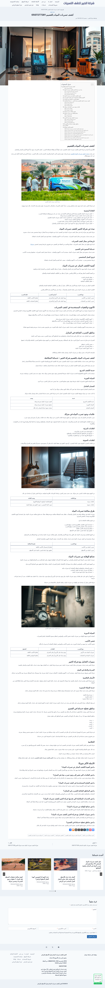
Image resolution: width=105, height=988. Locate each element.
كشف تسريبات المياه (49, 835)
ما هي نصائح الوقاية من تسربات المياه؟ (74, 136)
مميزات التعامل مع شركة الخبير (71, 117)
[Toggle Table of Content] (91, 84)
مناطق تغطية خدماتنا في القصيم (71, 124)
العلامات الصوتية (70, 110)
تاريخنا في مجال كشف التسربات (72, 91)
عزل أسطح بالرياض (17, 5)
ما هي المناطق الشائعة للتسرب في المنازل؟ (75, 133)
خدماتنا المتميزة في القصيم (71, 92)
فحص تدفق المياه (60, 835)
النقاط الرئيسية (69, 88)
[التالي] (4, 874)
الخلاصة (66, 125)
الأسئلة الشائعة (35, 1)
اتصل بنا (50, 1)
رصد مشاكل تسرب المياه (88, 835)
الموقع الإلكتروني (31, 928)
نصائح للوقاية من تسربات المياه (71, 113)
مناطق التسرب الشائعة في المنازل (72, 99)
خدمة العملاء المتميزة (70, 122)
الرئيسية (57, 1)
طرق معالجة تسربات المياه (70, 111)
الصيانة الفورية (69, 104)
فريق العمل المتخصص (71, 94)
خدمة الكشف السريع (70, 102)
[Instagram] (46, 947)
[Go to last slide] (101, 874)
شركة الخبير (90, 18)
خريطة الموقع (25, 1)
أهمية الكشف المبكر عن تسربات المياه (73, 95)
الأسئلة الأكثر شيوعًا (69, 127)
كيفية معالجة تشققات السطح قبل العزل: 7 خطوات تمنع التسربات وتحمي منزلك (14, 879)
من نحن (44, 1)
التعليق (94, 909)
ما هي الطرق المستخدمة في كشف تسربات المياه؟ (76, 131)
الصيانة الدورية (69, 114)
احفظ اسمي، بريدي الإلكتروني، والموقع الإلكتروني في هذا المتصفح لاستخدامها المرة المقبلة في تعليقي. (72, 932)
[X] (52, 947)
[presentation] (65, 866)
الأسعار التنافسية (70, 120)
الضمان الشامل (69, 105)
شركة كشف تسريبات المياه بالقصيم (73, 835)
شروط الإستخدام (53, 5)
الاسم (94, 928)
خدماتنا (32, 244)
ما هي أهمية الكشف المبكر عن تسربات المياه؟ (75, 128)
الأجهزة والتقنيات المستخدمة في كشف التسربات (75, 97)
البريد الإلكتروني (61, 928)
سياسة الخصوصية (14, 1)
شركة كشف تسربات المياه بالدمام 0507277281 (84, 844)
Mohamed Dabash (67, 884)
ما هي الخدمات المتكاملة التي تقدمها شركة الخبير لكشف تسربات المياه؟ (80, 134)
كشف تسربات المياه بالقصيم (68, 86)
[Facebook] (58, 947)
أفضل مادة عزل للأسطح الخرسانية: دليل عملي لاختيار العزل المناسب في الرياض (66, 879)
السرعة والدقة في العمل (71, 119)
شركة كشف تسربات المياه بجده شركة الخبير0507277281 (23, 844)
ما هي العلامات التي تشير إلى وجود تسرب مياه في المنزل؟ (77, 130)
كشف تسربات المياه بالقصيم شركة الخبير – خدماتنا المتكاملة (77, 100)
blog (37, 5)
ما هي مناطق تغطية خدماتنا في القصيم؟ (74, 139)
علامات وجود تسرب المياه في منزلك (72, 107)
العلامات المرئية (69, 108)
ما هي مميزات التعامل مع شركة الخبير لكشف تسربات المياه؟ (78, 137)
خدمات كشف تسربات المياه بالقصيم (80, 154)
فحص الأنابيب (69, 116)
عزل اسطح (52, 12)
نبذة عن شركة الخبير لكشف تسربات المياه (73, 89)
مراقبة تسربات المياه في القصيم (35, 835)
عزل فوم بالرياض (29, 5)
